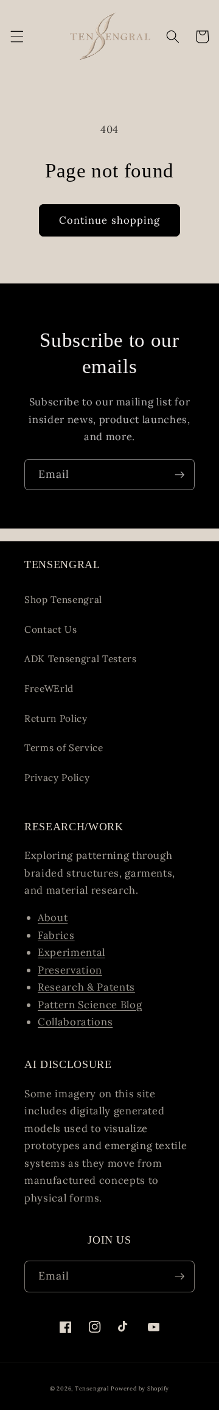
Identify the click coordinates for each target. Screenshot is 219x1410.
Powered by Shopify (140, 1388)
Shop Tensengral (63, 599)
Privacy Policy (56, 777)
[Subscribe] (179, 475)
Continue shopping (110, 220)
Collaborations (75, 1021)
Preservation (70, 970)
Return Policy (56, 718)
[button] (16, 36)
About (53, 917)
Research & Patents (86, 987)
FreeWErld (49, 688)
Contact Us (50, 629)
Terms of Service (63, 747)
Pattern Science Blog (90, 1004)
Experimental (71, 952)
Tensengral (92, 1388)
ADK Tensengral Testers (80, 658)
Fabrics (56, 935)
